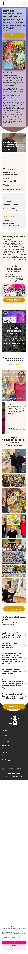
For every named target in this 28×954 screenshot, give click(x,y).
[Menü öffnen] (24, 3)
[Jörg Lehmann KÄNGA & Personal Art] (3, 3)
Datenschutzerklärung (6, 951)
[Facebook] (3, 760)
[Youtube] (9, 760)
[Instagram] (6, 760)
